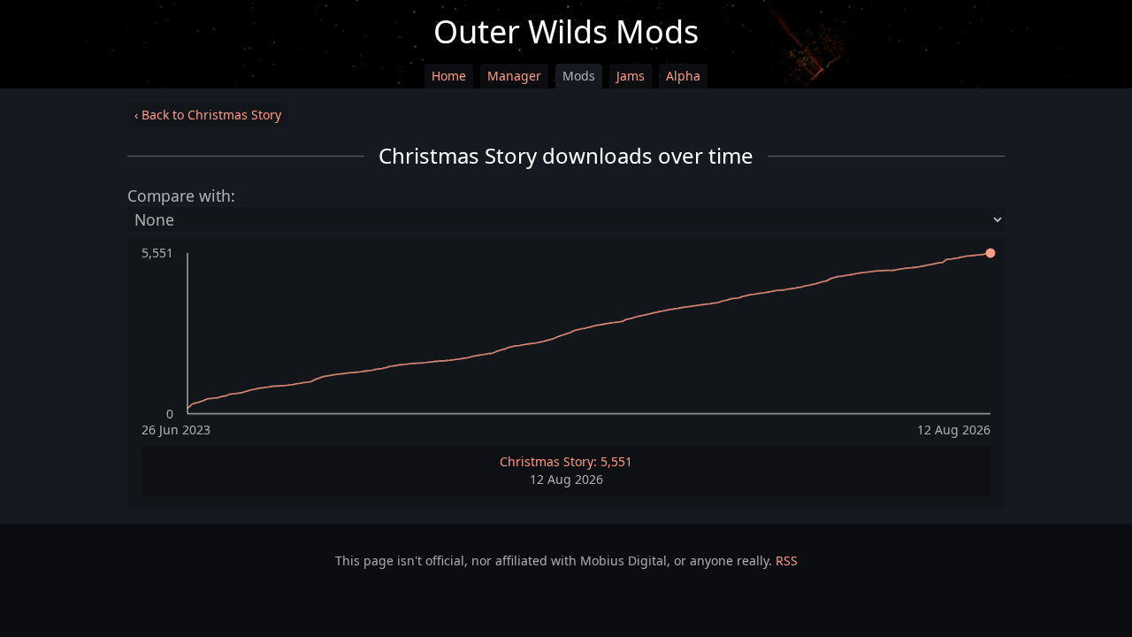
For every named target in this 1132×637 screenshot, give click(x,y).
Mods (578, 75)
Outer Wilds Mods (566, 31)
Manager (514, 75)
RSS (787, 560)
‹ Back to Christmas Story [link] (207, 114)
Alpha (683, 75)
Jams (630, 75)
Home (449, 75)
